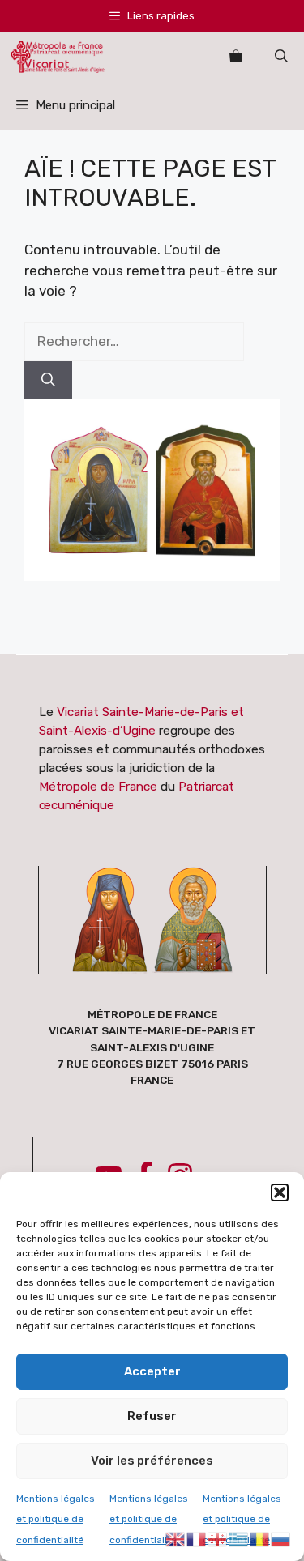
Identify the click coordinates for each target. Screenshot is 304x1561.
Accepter (152, 1371)
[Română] (260, 1537)
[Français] (197, 1537)
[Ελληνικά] (239, 1537)
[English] (175, 1537)
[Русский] (281, 1537)
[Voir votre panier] (236, 56)
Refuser (152, 1416)
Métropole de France (98, 786)
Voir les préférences (152, 1460)
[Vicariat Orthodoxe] (57, 56)
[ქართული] (218, 1537)
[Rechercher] (48, 380)
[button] (280, 1192)
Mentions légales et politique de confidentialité (55, 1519)
